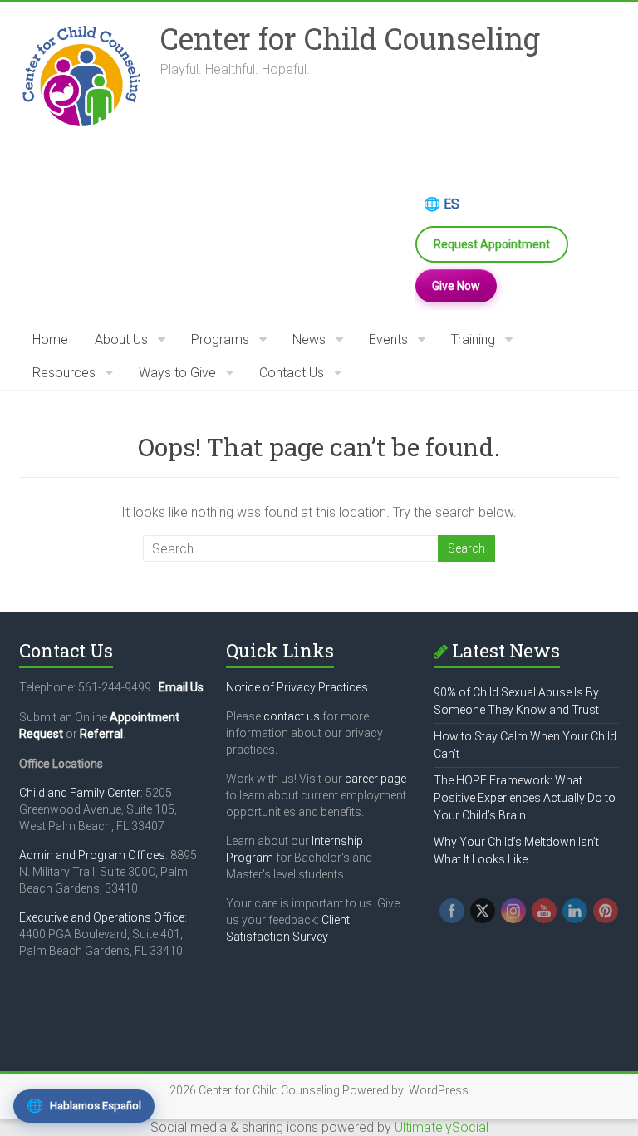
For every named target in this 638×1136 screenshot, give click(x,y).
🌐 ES (441, 204)
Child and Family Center (79, 792)
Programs (220, 339)
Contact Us (291, 373)
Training (473, 339)
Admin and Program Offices (92, 855)
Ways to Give (177, 373)
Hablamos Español (84, 1106)
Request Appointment (492, 244)
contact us (291, 716)
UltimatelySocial (441, 1127)
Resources (64, 373)
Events (388, 339)
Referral (101, 733)
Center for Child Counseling (350, 38)
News (309, 339)
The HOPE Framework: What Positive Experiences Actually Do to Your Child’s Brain (525, 798)
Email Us (181, 687)
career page (375, 778)
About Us (121, 339)
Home (50, 339)
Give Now (456, 286)
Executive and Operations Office (101, 917)
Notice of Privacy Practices (297, 687)
